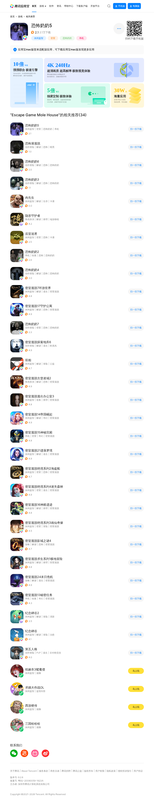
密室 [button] (53, 38)
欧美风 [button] (53, 345)
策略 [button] (27, 544)
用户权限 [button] (99, 770)
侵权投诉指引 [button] (124, 770)
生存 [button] (45, 201)
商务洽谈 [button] (54, 770)
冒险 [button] (45, 363)
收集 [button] (34, 255)
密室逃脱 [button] (54, 291)
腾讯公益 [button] (77, 770)
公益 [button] (52, 363)
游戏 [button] (20, 16)
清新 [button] (52, 616)
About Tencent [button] (29, 770)
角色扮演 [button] (29, 219)
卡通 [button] (52, 201)
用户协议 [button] (138, 770)
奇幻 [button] (45, 418)
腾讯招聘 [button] (66, 770)
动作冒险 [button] (29, 147)
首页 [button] (12, 16)
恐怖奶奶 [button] (67, 38)
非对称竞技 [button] (55, 652)
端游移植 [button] (54, 219)
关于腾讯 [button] (14, 770)
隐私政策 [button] (111, 770)
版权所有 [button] (88, 770)
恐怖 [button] (45, 147)
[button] (19, 6)
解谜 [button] (38, 147)
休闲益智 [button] (38, 38)
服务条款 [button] (43, 770)
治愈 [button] (52, 634)
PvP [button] (38, 652)
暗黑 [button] (52, 147)
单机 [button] (81, 38)
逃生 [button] (45, 291)
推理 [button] (45, 219)
